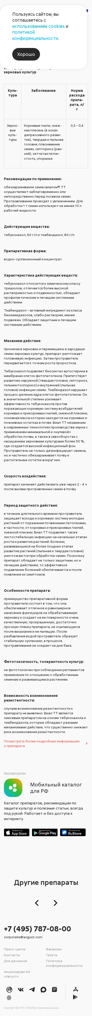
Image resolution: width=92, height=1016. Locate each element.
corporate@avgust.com (23, 937)
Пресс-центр (15, 949)
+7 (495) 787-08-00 (37, 928)
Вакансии (54, 949)
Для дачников (15, 961)
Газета (51, 955)
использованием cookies (38, 26)
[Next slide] (54, 903)
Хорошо (26, 54)
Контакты (12, 955)
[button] (38, 903)
